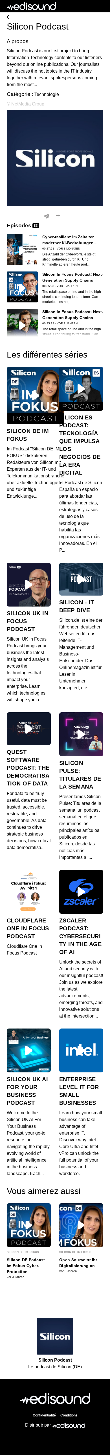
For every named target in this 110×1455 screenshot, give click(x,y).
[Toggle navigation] (99, 6)
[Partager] (46, 216)
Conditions (69, 1415)
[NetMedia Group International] (55, 17)
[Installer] (58, 216)
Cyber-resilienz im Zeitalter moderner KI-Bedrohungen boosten (68, 243)
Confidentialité (44, 1415)
